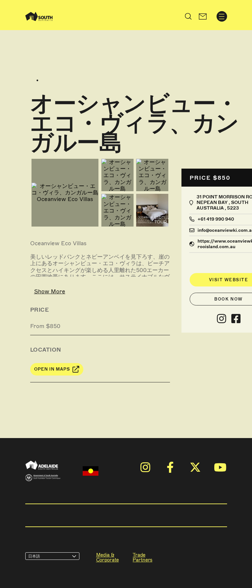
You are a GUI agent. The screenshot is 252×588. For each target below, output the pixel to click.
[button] (203, 16)
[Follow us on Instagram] (221, 318)
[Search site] (188, 16)
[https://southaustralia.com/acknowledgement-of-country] (90, 471)
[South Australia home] (38, 16)
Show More (49, 291)
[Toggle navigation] (222, 16)
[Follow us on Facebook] (236, 318)
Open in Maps (52, 369)
